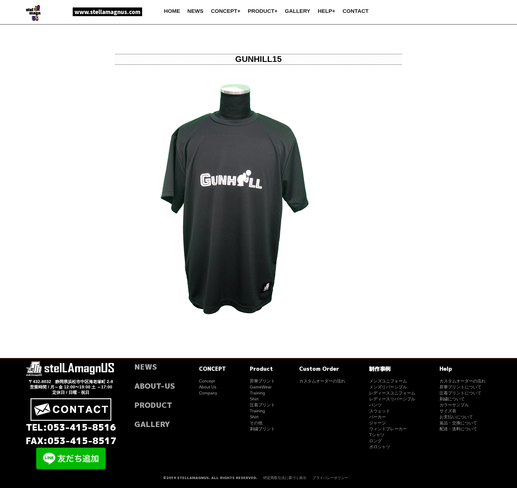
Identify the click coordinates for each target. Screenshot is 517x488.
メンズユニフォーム (388, 381)
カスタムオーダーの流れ (322, 381)
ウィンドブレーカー (388, 428)
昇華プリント (262, 381)
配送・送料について (458, 428)
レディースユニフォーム (392, 393)
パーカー (377, 416)
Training (257, 393)
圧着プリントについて (460, 393)
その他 (256, 422)
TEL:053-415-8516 (71, 427)
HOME (172, 11)
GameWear (261, 387)
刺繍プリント (262, 428)
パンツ (375, 404)
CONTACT (356, 11)
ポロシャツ (379, 446)
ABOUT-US (154, 386)
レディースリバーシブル (392, 398)
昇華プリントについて (460, 387)
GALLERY (297, 11)
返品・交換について (458, 422)
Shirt (254, 398)
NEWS (195, 11)
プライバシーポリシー (330, 478)
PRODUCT (153, 405)
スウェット (379, 410)
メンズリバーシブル (388, 387)
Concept (207, 381)
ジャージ (377, 422)
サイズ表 (448, 410)
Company (208, 393)
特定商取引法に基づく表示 (284, 478)
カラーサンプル (454, 404)
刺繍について (452, 398)
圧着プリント (262, 404)
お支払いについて (456, 416)
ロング (375, 440)
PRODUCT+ (263, 11)
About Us (207, 387)
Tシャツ (376, 434)
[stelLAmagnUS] (34, 12)
